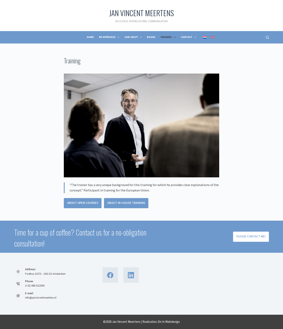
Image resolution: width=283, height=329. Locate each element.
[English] (212, 37)
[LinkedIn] (131, 275)
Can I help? (131, 37)
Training (166, 37)
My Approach (107, 37)
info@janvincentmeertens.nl (40, 298)
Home (90, 37)
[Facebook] (110, 275)
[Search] (267, 37)
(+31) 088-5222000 (35, 286)
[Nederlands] (205, 37)
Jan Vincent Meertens (141, 12)
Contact (186, 37)
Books (151, 37)
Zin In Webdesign (168, 322)
